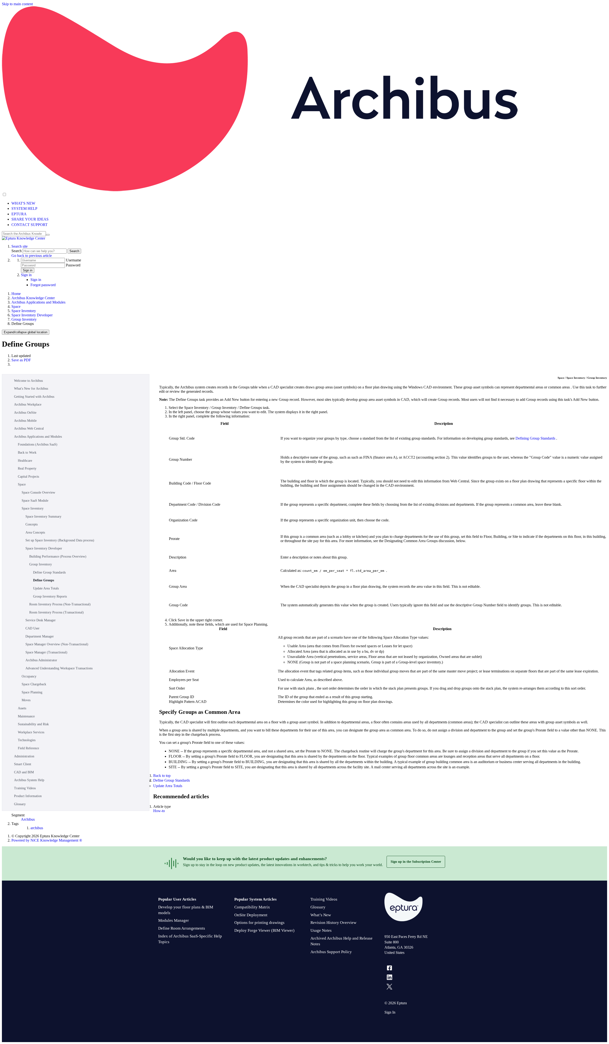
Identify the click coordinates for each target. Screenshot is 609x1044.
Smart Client (22, 764)
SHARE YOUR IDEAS (30, 219)
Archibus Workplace (27, 404)
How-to (159, 811)
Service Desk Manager (40, 620)
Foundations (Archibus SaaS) (37, 444)
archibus (36, 828)
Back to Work (27, 452)
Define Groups (43, 580)
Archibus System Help (29, 780)
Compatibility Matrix (252, 907)
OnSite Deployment (250, 915)
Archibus (28, 819)
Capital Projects (28, 476)
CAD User (32, 628)
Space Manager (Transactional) (46, 652)
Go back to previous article (31, 256)
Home (16, 294)
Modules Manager (173, 920)
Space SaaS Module (35, 500)
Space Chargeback (34, 684)
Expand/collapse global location (25, 332)
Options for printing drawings (259, 922)
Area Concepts (35, 532)
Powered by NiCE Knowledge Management (46, 840)
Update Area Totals (46, 588)
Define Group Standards (49, 572)
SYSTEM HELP (24, 208)
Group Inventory (24, 319)
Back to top (162, 776)
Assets (22, 708)
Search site (19, 246)
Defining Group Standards (536, 438)
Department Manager (39, 636)
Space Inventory (23, 311)
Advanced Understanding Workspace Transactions (59, 668)
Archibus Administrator (41, 660)
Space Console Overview (38, 492)
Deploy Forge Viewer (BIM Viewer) (264, 930)
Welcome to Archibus (28, 380)
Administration (24, 756)
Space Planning (32, 692)
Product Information (28, 796)
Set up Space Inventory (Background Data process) (59, 540)
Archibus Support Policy (331, 952)
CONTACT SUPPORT (29, 225)
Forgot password (43, 285)
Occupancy (29, 676)
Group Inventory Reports (50, 596)
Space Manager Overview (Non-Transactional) (56, 644)
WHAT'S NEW (23, 203)
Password (73, 265)
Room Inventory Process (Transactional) (56, 612)
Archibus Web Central (29, 428)
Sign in (27, 270)
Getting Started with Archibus (34, 396)
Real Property (27, 468)
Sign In (389, 1012)
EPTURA (19, 214)
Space (15, 306)
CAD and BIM (24, 772)
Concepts (31, 524)
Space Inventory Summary (43, 516)
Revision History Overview (333, 922)
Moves (26, 700)
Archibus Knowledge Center (33, 298)
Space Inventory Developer (32, 315)
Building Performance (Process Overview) (57, 556)
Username (73, 260)
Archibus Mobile (25, 420)
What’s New (320, 915)
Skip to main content (17, 4)
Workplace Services (31, 732)
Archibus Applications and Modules (38, 302)
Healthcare (25, 460)
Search (17, 251)
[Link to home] (23, 238)
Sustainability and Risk (33, 724)
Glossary (20, 804)
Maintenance (26, 716)
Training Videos (25, 788)
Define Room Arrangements (181, 928)
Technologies (26, 740)
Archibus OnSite (25, 412)
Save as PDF (21, 360)
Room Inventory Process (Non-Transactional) (60, 604)
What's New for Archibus (31, 388)
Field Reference (28, 748)
